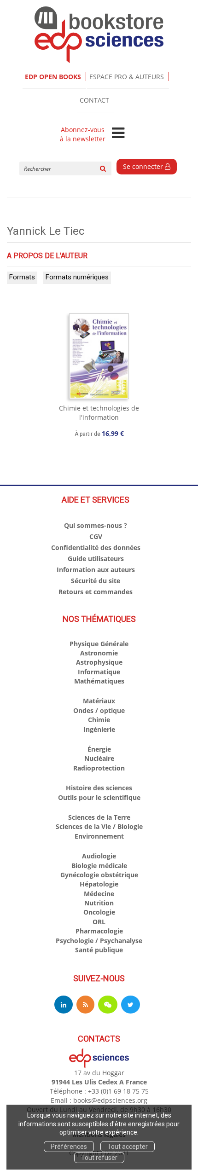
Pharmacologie (99, 931)
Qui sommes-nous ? (95, 525)
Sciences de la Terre (99, 817)
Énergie (99, 749)
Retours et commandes (95, 591)
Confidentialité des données (95, 547)
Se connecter (144, 166)
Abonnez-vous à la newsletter (82, 134)
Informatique (99, 671)
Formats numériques (77, 277)
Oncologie (99, 912)
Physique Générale (99, 643)
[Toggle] (118, 133)
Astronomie (99, 653)
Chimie (99, 719)
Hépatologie (99, 884)
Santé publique (99, 949)
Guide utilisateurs (96, 558)
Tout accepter (127, 1146)
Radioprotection (99, 768)
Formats (22, 277)
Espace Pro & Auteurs (126, 76)
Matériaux (99, 700)
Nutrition (99, 902)
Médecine (99, 893)
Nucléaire (99, 758)
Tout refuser (99, 1157)
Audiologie (99, 855)
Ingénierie (99, 729)
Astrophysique (99, 662)
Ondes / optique (99, 710)
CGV (95, 536)
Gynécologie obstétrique (99, 874)
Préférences (69, 1146)
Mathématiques (99, 681)
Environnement (99, 836)
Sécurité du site (95, 580)
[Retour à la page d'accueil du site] (99, 34)
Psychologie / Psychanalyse (99, 940)
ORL (99, 921)
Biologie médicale (99, 865)
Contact (94, 100)
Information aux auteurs (96, 569)
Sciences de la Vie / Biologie (99, 826)
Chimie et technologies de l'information (99, 413)
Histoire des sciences (99, 787)
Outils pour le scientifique (99, 797)
